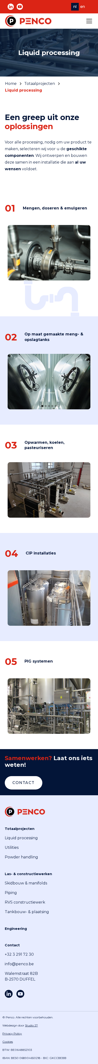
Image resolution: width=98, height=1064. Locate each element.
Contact (23, 782)
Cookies (7, 1041)
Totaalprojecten (19, 829)
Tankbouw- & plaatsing (27, 912)
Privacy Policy (12, 1033)
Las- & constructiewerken (28, 874)
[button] (88, 21)
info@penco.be (19, 964)
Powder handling (21, 857)
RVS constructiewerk (25, 902)
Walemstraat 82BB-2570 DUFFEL (21, 976)
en (82, 6)
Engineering (16, 929)
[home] (28, 21)
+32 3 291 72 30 (19, 954)
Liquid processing (21, 838)
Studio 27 (31, 1025)
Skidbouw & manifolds (26, 883)
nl (75, 6)
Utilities (12, 847)
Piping (11, 892)
